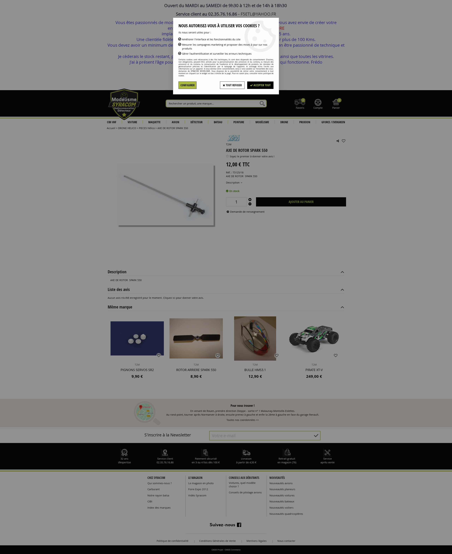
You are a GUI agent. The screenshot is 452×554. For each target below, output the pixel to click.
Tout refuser (233, 85)
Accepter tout (262, 85)
